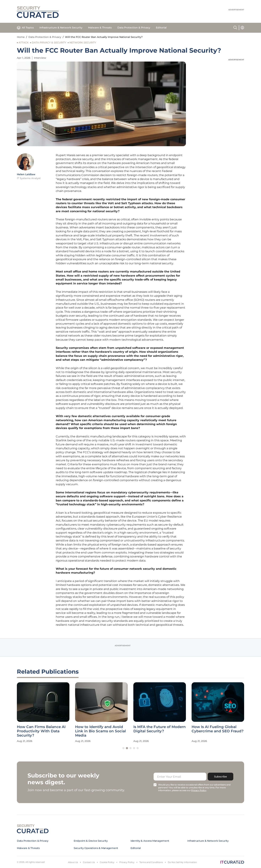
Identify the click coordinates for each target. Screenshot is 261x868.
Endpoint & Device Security (91, 840)
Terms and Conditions (151, 862)
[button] (123, 748)
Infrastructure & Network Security (60, 27)
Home (21, 37)
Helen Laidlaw (26, 174)
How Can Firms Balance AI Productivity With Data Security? (41, 731)
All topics (28, 27)
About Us (73, 862)
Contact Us (89, 862)
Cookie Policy (107, 862)
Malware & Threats (100, 27)
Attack (24, 42)
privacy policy (198, 790)
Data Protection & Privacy (133, 27)
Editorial (161, 27)
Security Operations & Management (96, 848)
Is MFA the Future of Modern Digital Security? (159, 729)
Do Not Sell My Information (182, 862)
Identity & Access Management (149, 840)
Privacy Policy (126, 862)
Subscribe (220, 776)
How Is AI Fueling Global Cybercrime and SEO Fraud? (218, 729)
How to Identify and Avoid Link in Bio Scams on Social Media (100, 731)
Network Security (82, 42)
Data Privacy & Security (49, 42)
